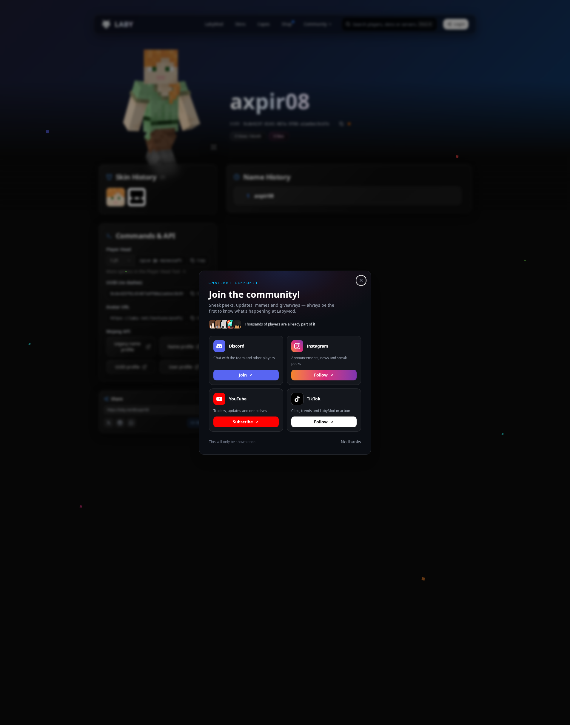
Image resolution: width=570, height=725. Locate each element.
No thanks (351, 442)
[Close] (361, 280)
